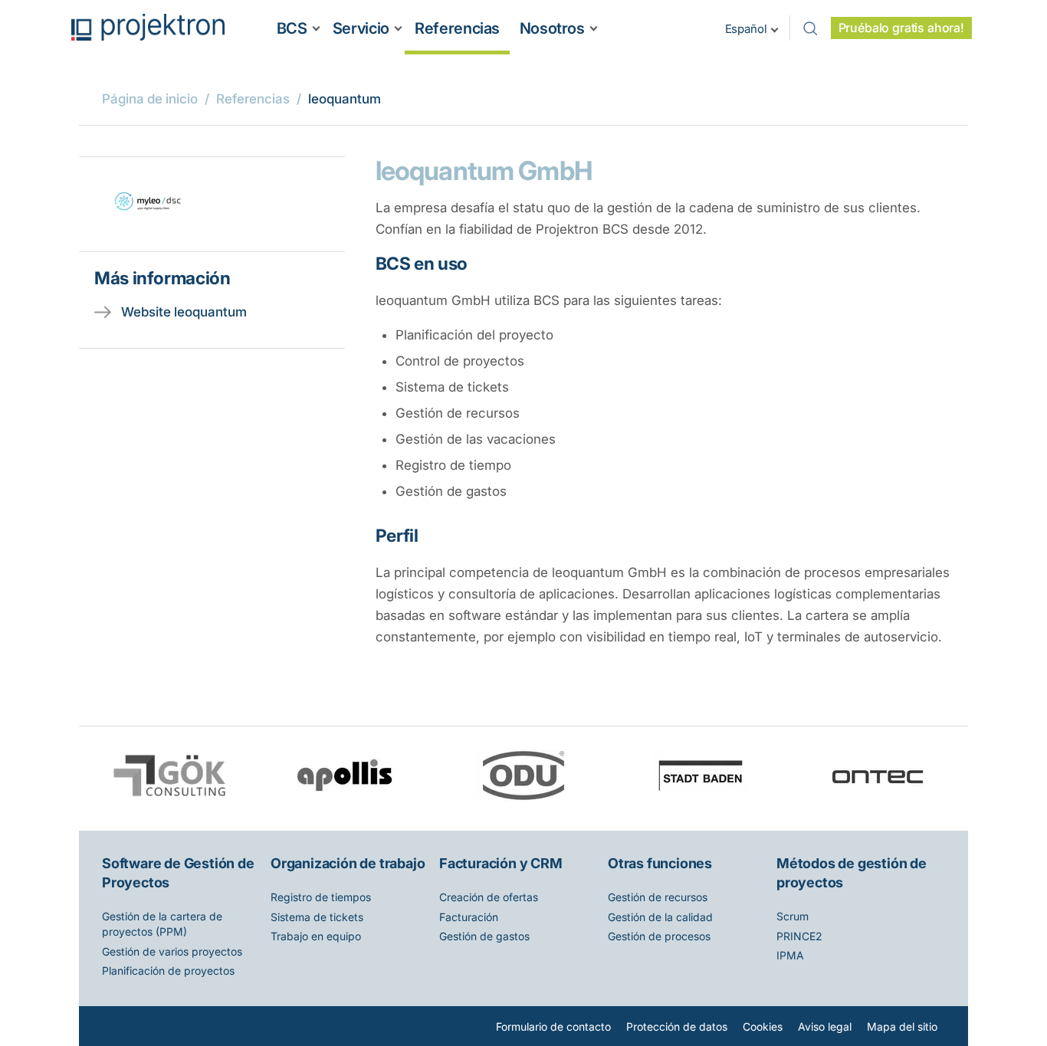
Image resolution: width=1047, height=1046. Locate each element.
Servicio (361, 28)
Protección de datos (676, 1026)
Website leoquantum (184, 312)
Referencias (457, 28)
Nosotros (552, 28)
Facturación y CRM (501, 863)
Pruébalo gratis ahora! (902, 28)
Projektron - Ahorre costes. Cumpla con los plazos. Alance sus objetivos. (148, 27)
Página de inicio (150, 99)
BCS (292, 28)
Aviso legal (825, 1026)
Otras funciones (660, 863)
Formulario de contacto (553, 1026)
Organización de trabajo (348, 863)
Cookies (763, 1026)
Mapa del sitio (902, 1026)
